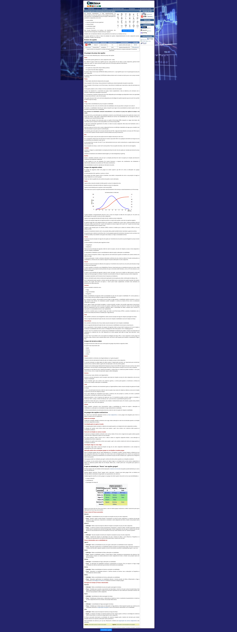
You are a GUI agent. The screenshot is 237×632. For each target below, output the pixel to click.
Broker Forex (91, 8)
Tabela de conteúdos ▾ (128, 30)
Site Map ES (114, 627)
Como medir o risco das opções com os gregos (126, 624)
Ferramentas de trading (145, 8)
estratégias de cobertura (99, 580)
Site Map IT (124, 627)
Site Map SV (128, 627)
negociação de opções (103, 607)
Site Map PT (133, 627)
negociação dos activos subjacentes (127, 620)
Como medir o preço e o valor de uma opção (97, 624)
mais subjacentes (112, 414)
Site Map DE (119, 627)
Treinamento (132, 8)
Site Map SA (138, 627)
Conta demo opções (106, 630)
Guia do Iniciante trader (118, 8)
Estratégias (104, 8)
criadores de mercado (115, 469)
